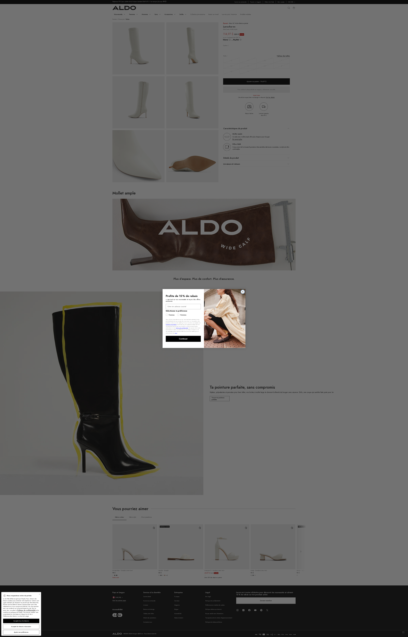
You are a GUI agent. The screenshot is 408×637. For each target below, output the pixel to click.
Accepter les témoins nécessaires (21, 627)
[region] (21, 614)
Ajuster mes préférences (21, 632)
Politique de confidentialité (26, 610)
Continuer (183, 338)
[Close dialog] (243, 292)
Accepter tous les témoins (21, 621)
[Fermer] (39, 594)
